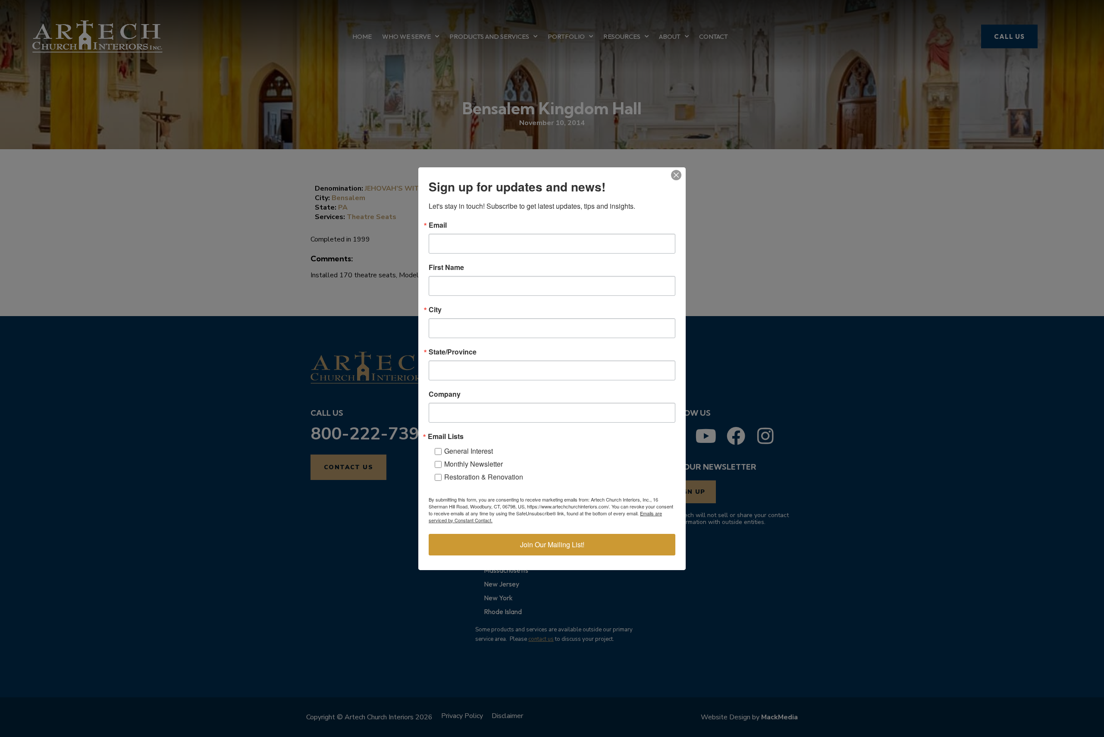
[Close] (676, 175)
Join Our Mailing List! (552, 544)
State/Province (453, 351)
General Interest (468, 451)
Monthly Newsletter (473, 464)
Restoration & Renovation (483, 477)
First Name (446, 267)
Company (445, 394)
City (435, 309)
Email (438, 225)
